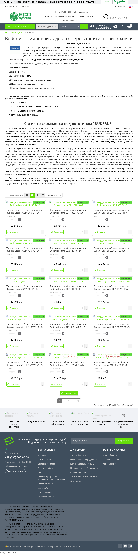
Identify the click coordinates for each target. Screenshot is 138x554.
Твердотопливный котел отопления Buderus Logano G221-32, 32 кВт (24, 287)
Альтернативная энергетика (83, 476)
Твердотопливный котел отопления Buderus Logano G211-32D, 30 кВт (68, 211)
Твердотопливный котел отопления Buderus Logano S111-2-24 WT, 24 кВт (68, 325)
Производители (45, 492)
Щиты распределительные (83, 464)
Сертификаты (26, 6)
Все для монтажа (78, 472)
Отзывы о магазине (64, 16)
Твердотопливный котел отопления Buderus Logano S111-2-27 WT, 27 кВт (112, 325)
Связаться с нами (46, 483)
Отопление (75, 481)
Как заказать (44, 472)
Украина (120, 6)
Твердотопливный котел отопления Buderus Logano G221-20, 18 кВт (68, 249)
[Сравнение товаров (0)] (115, 26)
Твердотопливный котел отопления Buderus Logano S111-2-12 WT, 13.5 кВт (111, 289)
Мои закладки (109, 464)
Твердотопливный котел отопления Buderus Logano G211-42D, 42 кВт (24, 249)
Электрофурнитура (79, 455)
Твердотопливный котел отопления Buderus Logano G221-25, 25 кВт (111, 249)
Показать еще (70, 393)
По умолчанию (15, 195)
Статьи (16, 6)
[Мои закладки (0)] (122, 26)
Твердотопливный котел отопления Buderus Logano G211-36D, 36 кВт (111, 211)
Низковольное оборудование (83, 459)
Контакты (42, 455)
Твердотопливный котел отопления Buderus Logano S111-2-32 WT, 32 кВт (24, 363)
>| (78, 400)
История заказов (111, 459)
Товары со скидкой (46, 496)
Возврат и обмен (45, 468)
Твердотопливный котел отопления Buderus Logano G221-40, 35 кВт (68, 287)
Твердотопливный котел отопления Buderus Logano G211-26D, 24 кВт (24, 211)
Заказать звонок (15, 471)
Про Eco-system (45, 459)
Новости (8, 6)
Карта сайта (43, 488)
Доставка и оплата (68, 20)
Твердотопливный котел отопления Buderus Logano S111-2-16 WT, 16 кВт (24, 325)
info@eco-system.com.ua (16, 466)
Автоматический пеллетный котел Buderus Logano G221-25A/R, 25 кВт (111, 363)
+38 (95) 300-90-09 (120, 18)
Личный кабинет (111, 455)
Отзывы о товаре (85, 16)
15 (53, 195)
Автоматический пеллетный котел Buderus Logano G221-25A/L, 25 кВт (67, 363)
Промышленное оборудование (84, 468)
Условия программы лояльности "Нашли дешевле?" (52, 478)
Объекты (48, 16)
